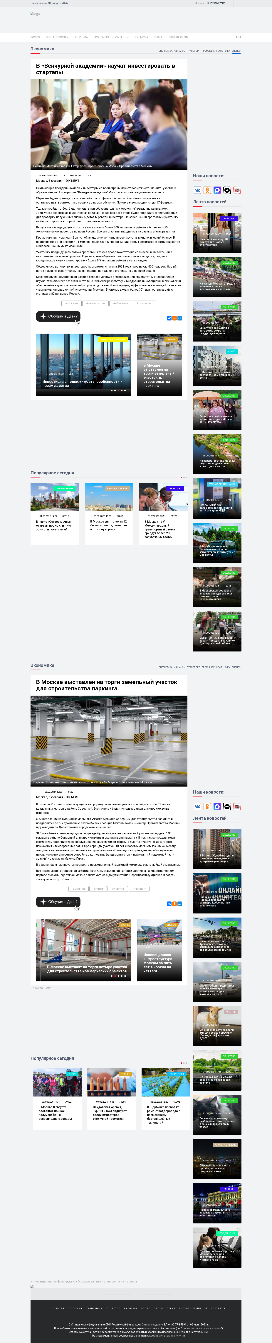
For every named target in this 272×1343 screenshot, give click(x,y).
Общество (122, 37)
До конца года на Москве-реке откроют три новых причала (216, 1079)
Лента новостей (57, 37)
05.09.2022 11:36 (54, 959)
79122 (65, 1101)
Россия (36, 37)
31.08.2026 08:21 (211, 1160)
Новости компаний (193, 1308)
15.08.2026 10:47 (211, 455)
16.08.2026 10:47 (211, 322)
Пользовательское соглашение (202, 1328)
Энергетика (165, 51)
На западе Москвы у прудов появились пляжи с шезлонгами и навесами (217, 286)
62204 (174, 516)
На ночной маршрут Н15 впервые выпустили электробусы (214, 1212)
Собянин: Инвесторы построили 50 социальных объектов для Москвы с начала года (82, 381)
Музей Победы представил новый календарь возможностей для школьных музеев (216, 990)
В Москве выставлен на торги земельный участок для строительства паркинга (158, 375)
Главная (58, 1308)
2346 (228, 585)
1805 (228, 1204)
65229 (120, 516)
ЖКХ (227, 51)
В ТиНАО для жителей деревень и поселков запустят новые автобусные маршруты (217, 550)
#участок (117, 889)
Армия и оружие (63, 488)
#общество (144, 303)
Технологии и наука (222, 484)
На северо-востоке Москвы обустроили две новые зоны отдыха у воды (217, 463)
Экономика (101, 37)
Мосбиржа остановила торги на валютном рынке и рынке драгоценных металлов (80, 969)
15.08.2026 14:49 (211, 367)
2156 (228, 1113)
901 (228, 850)
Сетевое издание (152, 1324)
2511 (228, 1246)
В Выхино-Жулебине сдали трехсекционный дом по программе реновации (216, 858)
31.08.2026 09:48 (211, 1113)
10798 (229, 322)
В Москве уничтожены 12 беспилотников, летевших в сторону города (54, 525)
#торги (98, 889)
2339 (228, 1160)
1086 (228, 980)
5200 (228, 632)
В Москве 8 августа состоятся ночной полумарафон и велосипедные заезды (161, 527)
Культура (141, 37)
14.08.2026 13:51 (211, 585)
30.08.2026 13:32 (211, 1204)
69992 (174, 1101)
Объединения (227, 1233)
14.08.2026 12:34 (211, 632)
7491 (228, 500)
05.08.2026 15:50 (156, 1101)
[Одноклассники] (174, 318)
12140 (72, 959)
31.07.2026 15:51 (102, 516)
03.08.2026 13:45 (102, 1101)
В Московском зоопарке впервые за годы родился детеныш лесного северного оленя (216, 595)
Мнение (231, 1012)
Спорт (158, 37)
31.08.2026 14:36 (211, 980)
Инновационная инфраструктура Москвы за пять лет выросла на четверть (157, 963)
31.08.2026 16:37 (211, 892)
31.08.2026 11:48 (211, 1071)
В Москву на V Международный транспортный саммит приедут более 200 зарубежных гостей (106, 529)
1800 (228, 1071)
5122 (148, 357)
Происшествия (178, 37)
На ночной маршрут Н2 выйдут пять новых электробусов (213, 242)
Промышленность (212, 51)
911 (228, 936)
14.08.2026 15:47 (211, 541)
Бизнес (236, 51)
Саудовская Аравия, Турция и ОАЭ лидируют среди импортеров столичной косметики (107, 1112)
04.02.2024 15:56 (155, 943)
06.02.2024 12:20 (155, 354)
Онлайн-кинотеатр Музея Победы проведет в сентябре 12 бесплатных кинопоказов (215, 901)
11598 (229, 541)
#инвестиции (95, 303)
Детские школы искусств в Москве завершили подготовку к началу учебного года (216, 1255)
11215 (229, 278)
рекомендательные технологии (165, 1335)
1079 (228, 892)
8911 (148, 947)
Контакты (218, 1308)
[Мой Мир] (179, 318)
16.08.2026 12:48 (211, 278)
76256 (120, 1101)
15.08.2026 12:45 (211, 411)
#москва (71, 303)
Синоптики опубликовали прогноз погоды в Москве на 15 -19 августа (215, 419)
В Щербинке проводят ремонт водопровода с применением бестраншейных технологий (161, 1114)
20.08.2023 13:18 (54, 369)
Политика (81, 37)
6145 (71, 369)
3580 (228, 234)
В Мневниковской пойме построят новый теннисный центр (216, 375)
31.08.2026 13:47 (211, 1024)
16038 (229, 455)
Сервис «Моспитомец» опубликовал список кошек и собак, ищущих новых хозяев (217, 1122)
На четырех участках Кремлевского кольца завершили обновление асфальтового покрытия (215, 945)
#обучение (120, 303)
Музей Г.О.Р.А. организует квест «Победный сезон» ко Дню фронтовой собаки (217, 640)
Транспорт (193, 51)
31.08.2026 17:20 (211, 850)
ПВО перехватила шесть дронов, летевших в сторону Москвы (214, 1168)
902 (228, 1024)
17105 (229, 367)
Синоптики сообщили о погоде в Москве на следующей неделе (214, 330)
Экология (229, 440)
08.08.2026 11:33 (48, 516)
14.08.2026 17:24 (211, 500)
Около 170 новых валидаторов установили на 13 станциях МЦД (215, 508)
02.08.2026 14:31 (156, 516)
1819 (228, 411)
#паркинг (139, 889)
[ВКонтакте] (169, 318)
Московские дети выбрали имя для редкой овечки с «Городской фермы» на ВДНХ (216, 1034)
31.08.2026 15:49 (211, 936)
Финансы (179, 51)
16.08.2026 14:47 (211, 234)
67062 (65, 516)
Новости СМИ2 (41, 988)
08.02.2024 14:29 (71, 175)
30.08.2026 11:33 (211, 1246)
